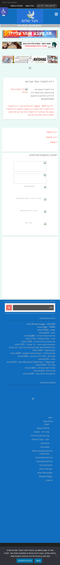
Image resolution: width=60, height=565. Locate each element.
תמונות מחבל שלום (44, 473)
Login (44, 327)
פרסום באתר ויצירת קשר (45, 373)
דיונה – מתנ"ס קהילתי (46, 338)
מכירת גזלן (50, 371)
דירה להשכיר (13, 106)
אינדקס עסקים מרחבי (43, 457)
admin (37, 106)
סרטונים (49, 480)
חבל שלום (13, 112)
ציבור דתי (51, 365)
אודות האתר (47, 421)
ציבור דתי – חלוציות (41, 432)
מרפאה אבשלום (43, 428)
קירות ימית (45, 443)
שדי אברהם (32, 115)
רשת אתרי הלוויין (45, 469)
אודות (53, 359)
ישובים (52, 330)
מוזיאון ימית (44, 447)
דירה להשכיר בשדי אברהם (39, 81)
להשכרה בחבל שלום (46, 115)
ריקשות (53, 142)
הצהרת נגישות (17, 6)
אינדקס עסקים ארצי (44, 461)
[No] (56, 555)
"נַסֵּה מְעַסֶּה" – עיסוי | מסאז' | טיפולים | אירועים (36, 362)
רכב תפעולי (51, 137)
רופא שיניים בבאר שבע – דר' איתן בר (41, 344)
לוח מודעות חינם (26, 106)
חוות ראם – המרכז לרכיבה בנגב (42, 356)
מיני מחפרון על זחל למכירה (44, 341)
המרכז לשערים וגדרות (46, 368)
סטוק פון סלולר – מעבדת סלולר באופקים (39, 353)
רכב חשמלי (51, 132)
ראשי (53, 333)
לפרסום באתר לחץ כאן (47, 6)
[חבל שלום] (30, 22)
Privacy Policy (45, 476)
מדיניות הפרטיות (25, 560)
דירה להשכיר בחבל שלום (44, 109)
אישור (38, 560)
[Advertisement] (30, 268)
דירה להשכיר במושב (25, 109)
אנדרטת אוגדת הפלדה (46, 336)
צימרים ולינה (44, 454)
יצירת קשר (29, 6)
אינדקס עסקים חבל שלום (42, 451)
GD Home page (38, 324)
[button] (4, 11)
